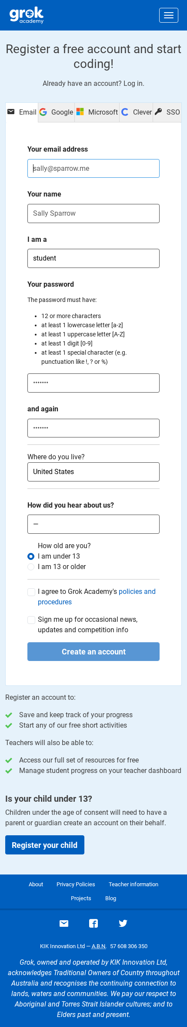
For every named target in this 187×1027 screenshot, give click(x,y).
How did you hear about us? (70, 505)
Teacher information (133, 884)
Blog (110, 898)
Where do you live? (56, 457)
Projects (81, 898)
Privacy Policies (76, 884)
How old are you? (64, 546)
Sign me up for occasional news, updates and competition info (87, 624)
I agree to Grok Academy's (97, 596)
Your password (50, 284)
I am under (59, 556)
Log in (133, 83)
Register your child (44, 845)
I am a (37, 239)
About (36, 884)
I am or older (62, 567)
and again (42, 409)
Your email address (57, 149)
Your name (44, 194)
